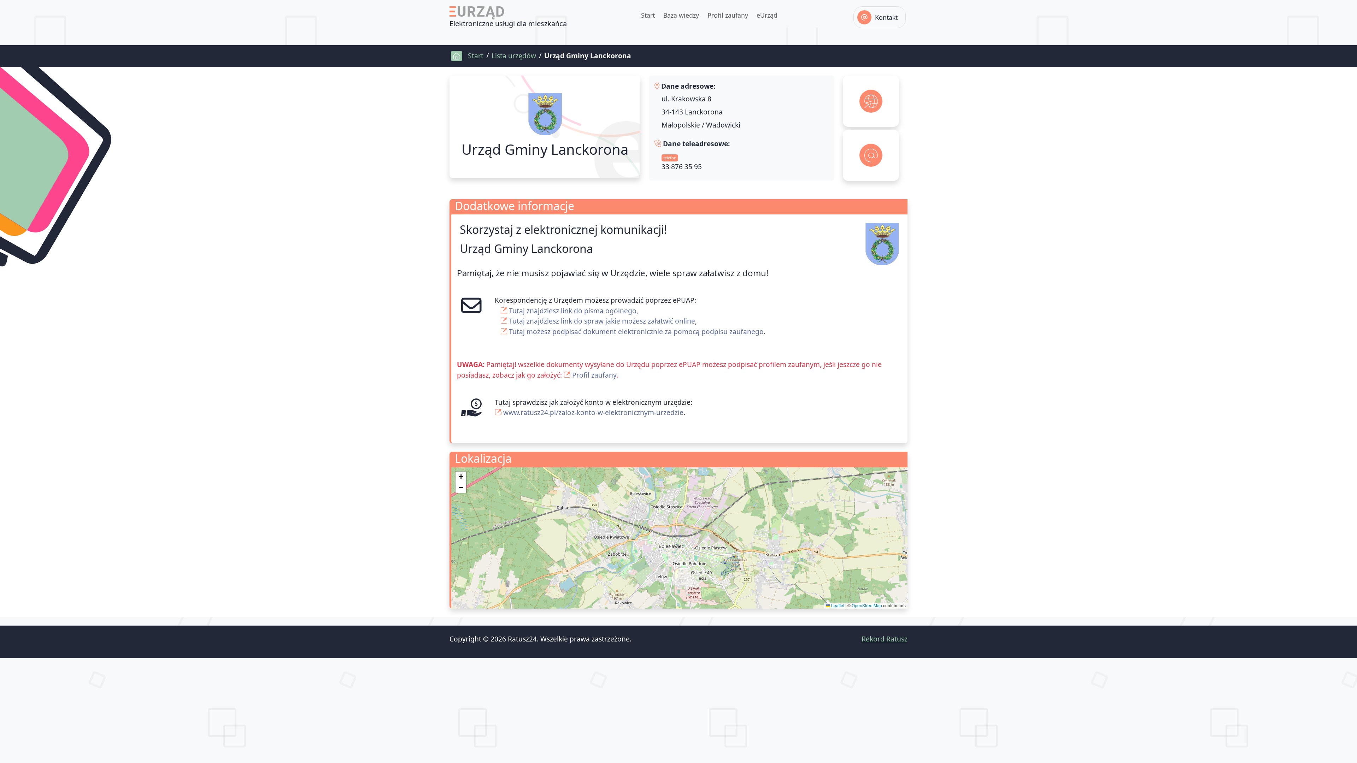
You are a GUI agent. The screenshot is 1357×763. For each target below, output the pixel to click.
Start (648, 15)
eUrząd (767, 15)
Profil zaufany (727, 15)
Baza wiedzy (681, 15)
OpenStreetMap (867, 605)
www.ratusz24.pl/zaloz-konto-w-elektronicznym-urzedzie (593, 412)
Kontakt (886, 17)
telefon (669, 157)
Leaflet (837, 605)
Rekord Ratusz (884, 639)
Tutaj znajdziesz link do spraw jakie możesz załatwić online (602, 321)
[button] (461, 477)
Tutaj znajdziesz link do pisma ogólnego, (573, 310)
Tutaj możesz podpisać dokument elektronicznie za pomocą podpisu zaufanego (636, 331)
